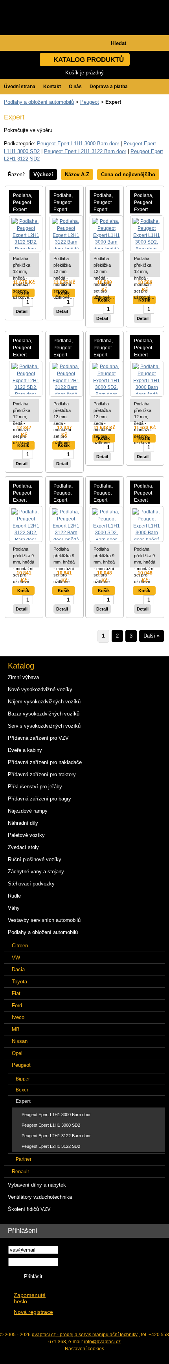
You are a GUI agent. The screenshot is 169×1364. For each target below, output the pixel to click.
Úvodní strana (19, 86)
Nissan (20, 1041)
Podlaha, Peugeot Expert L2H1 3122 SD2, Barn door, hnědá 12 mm (24, 203)
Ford (17, 1005)
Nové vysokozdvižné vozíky (40, 689)
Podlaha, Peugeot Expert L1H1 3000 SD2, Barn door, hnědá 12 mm (145, 203)
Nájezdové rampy (28, 811)
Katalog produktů (88, 59)
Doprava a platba (109, 86)
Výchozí (43, 174)
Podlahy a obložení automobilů (39, 102)
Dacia (18, 969)
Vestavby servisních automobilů (44, 920)
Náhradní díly (23, 823)
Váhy (14, 908)
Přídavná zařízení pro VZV (38, 738)
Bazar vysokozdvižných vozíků (43, 714)
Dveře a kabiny (25, 750)
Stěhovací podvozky (31, 884)
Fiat (16, 993)
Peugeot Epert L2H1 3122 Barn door (85, 151)
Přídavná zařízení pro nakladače (45, 762)
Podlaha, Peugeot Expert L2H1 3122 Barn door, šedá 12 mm (64, 348)
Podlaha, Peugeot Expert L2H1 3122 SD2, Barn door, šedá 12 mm (24, 348)
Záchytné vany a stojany (36, 871)
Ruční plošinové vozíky (34, 859)
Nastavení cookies (84, 1348)
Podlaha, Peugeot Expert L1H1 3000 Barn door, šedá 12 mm (145, 348)
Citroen (20, 945)
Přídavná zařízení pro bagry (39, 799)
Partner (23, 1159)
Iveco (18, 1017)
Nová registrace (33, 1312)
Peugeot (89, 102)
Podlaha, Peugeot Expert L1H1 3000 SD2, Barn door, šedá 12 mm (105, 348)
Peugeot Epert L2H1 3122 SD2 (51, 1146)
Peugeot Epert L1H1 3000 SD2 (51, 1125)
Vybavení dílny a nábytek (37, 1185)
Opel (17, 1053)
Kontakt (52, 86)
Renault (20, 1171)
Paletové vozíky (26, 835)
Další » (151, 636)
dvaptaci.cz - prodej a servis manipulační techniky (85, 1334)
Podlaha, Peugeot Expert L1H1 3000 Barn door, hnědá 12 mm (105, 203)
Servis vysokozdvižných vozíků (44, 726)
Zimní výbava (23, 677)
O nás (75, 86)
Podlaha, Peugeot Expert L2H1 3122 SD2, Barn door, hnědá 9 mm (24, 493)
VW (16, 958)
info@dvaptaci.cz (102, 1341)
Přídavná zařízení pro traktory (42, 774)
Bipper (23, 1078)
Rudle (14, 896)
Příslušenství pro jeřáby (35, 786)
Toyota (19, 982)
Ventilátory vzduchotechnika (40, 1197)
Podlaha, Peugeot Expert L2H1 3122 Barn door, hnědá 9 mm (64, 493)
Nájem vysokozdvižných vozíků (44, 702)
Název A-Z (77, 174)
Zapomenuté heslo (30, 1298)
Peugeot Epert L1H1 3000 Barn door (78, 143)
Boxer (22, 1089)
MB (16, 1029)
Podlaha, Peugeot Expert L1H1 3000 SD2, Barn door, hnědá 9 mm (105, 493)
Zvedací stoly (23, 847)
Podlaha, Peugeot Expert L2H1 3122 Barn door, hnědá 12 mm (64, 203)
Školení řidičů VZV (29, 1209)
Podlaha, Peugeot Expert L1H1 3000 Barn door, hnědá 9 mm (145, 493)
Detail (22, 311)
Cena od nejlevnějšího (128, 174)
